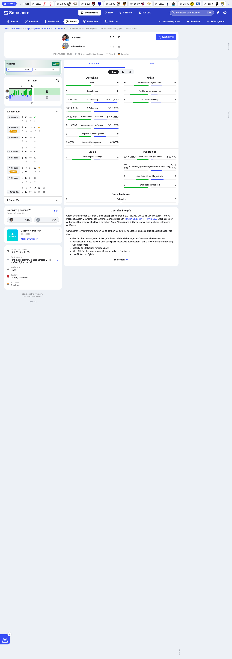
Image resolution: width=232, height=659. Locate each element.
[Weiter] (228, 3)
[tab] (94, 64)
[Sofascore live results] (16, 13)
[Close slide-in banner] (9, 634)
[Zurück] (20, 3)
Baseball (33, 21)
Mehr (109, 21)
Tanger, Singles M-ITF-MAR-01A (43, 29)
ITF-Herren (17, 29)
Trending (11, 4)
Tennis (73, 21)
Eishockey (92, 21)
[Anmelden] (225, 12)
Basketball (53, 21)
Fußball (15, 21)
